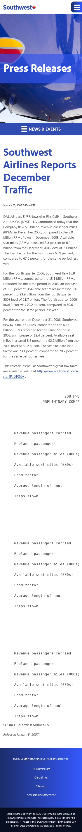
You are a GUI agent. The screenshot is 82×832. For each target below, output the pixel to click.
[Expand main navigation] (76, 7)
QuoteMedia (49, 813)
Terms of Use (63, 825)
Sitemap (41, 786)
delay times (61, 817)
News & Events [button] (44, 129)
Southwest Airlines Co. (33, 758)
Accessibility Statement (41, 795)
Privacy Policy (41, 768)
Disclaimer (41, 777)
